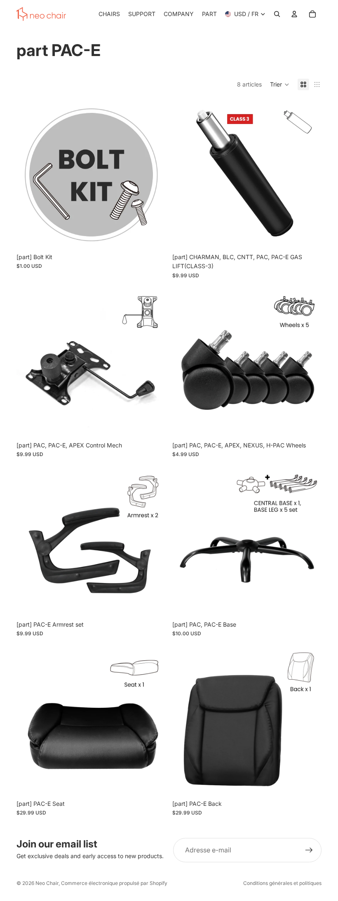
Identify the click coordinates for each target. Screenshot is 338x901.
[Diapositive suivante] (153, 175)
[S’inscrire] (309, 850)
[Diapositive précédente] (28, 175)
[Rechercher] (277, 14)
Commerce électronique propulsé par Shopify (114, 883)
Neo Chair (47, 883)
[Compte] (294, 14)
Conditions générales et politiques (282, 883)
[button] (279, 84)
